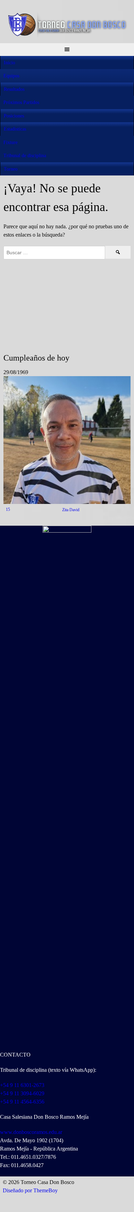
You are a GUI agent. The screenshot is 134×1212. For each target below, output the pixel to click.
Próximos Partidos (21, 102)
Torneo (11, 169)
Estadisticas (15, 129)
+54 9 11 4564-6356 (22, 1102)
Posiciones (14, 115)
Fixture (10, 142)
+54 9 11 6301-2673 (22, 1085)
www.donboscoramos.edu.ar (31, 1132)
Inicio (9, 62)
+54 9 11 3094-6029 (22, 1093)
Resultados (14, 89)
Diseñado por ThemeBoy (30, 1190)
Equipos (11, 75)
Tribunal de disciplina (24, 155)
